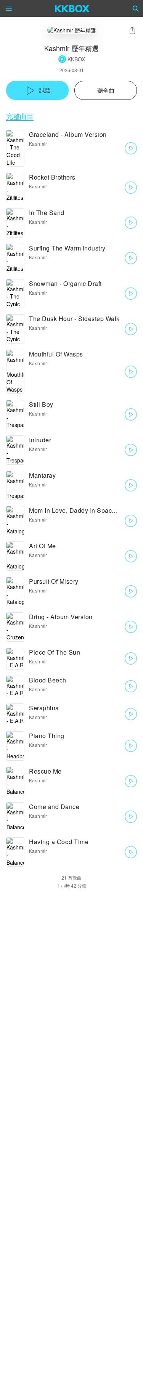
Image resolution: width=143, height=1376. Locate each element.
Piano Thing (46, 735)
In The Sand (46, 212)
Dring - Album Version (61, 616)
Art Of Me (42, 545)
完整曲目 (20, 116)
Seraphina (44, 707)
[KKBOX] (72, 8)
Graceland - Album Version (68, 134)
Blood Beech (47, 680)
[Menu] (8, 8)
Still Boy (41, 404)
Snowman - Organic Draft (65, 283)
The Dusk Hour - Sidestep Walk (74, 318)
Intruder (40, 439)
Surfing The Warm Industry (67, 248)
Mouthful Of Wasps (56, 354)
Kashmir (38, 143)
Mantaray (42, 475)
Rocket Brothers (52, 177)
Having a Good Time (58, 841)
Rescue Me (45, 771)
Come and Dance (54, 806)
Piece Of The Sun (54, 652)
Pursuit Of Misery (54, 581)
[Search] (135, 8)
